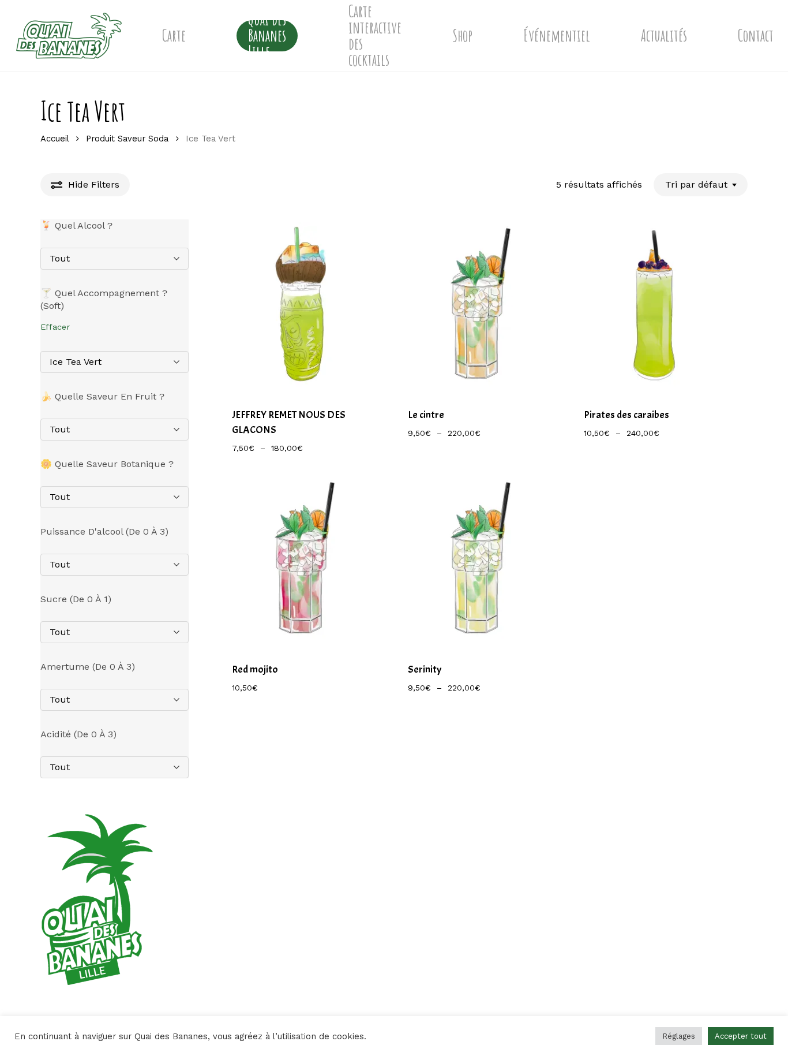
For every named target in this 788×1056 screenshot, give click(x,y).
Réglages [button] (678, 1036)
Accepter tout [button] (741, 1036)
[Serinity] (477, 560)
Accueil (54, 138)
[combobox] (701, 184)
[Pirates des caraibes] (653, 306)
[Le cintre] (477, 306)
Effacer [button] (55, 326)
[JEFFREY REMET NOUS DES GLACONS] (302, 306)
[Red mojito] (302, 560)
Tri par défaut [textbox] (696, 184)
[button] (291, 694)
